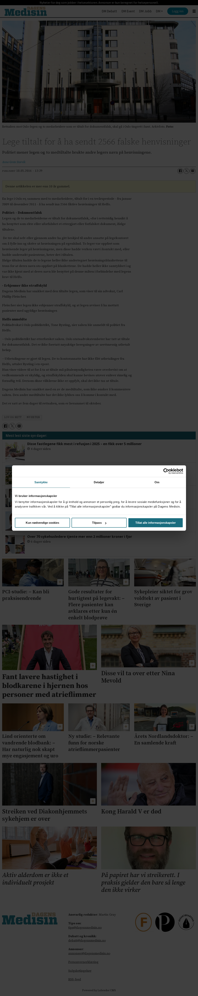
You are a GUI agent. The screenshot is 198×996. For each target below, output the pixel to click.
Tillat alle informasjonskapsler (155, 522)
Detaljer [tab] (99, 482)
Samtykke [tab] (41, 482)
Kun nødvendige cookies (42, 522)
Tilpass (97, 522)
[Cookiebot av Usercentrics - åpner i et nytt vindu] (166, 471)
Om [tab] (156, 482)
